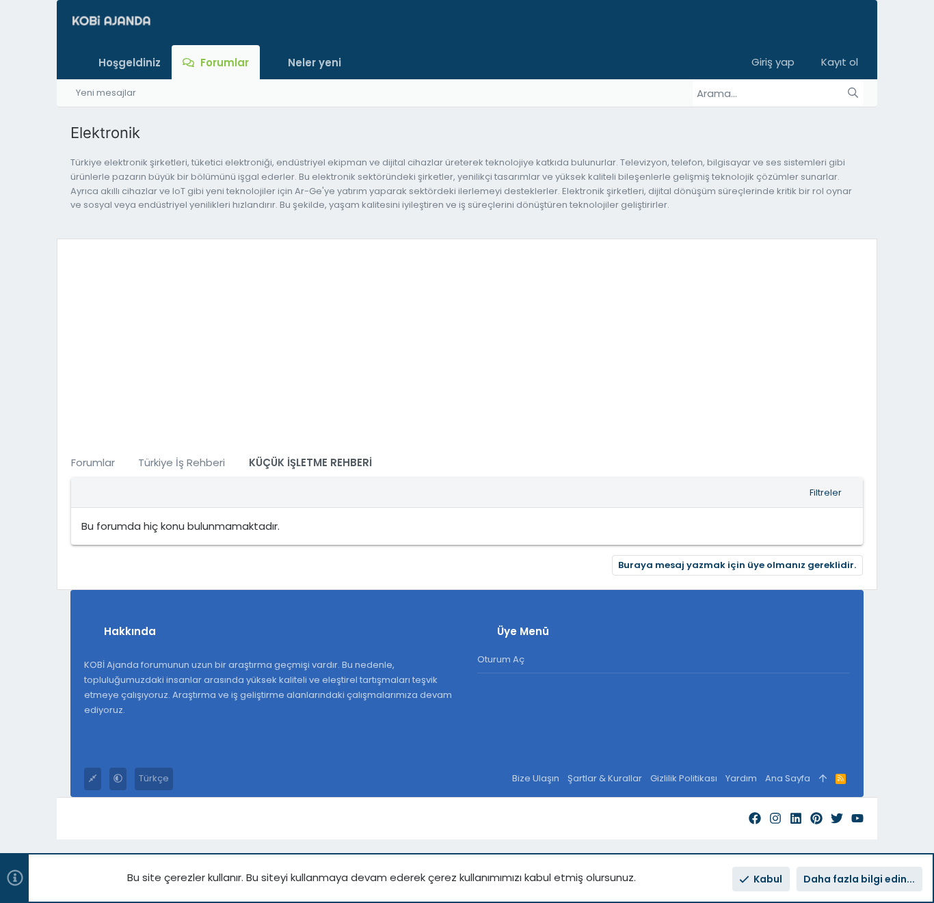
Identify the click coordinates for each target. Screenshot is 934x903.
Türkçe (154, 778)
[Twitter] (837, 818)
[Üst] (822, 779)
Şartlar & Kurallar (605, 778)
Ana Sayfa (787, 778)
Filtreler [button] (826, 492)
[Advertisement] (467, 348)
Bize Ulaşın (535, 778)
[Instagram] (775, 818)
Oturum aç (500, 659)
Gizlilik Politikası (683, 778)
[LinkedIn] (796, 818)
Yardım (741, 778)
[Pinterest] (816, 818)
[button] (352, 62)
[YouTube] (857, 818)
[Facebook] (755, 818)
